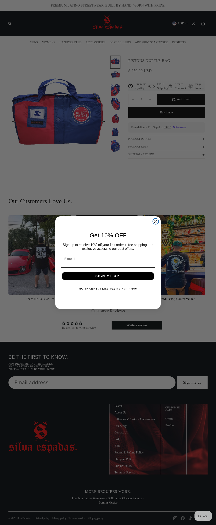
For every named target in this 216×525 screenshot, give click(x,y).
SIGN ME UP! (108, 276)
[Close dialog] (156, 221)
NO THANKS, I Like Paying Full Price (108, 288)
